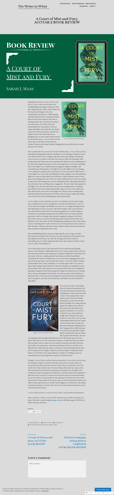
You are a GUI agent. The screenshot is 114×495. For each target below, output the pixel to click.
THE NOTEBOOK (78, 4)
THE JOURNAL (90, 4)
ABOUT (92, 6)
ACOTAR (32, 425)
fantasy (46, 425)
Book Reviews (58, 423)
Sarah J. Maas (53, 425)
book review (39, 425)
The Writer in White (32, 6)
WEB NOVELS (65, 4)
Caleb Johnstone (34, 423)
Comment (80, 475)
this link (54, 400)
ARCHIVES (83, 6)
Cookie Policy (45, 491)
